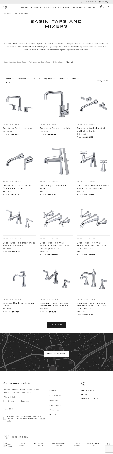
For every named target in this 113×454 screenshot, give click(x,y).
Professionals (55, 405)
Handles (62, 79)
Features (9, 83)
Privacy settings (77, 444)
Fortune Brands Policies (58, 444)
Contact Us (54, 410)
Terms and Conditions (38, 444)
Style (74, 79)
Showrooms (79, 7)
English (99, 2)
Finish (35, 79)
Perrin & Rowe (88, 390)
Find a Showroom (56, 395)
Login (107, 2)
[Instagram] (108, 444)
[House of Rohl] (95, 384)
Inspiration (50, 7)
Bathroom (36, 7)
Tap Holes (48, 79)
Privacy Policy (22, 444)
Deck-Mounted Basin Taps (15, 62)
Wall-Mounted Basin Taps (39, 62)
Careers (52, 415)
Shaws (84, 394)
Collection (22, 79)
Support (92, 7)
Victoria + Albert (89, 398)
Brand (8, 79)
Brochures (53, 400)
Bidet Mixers (58, 62)
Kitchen (24, 7)
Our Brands (64, 7)
